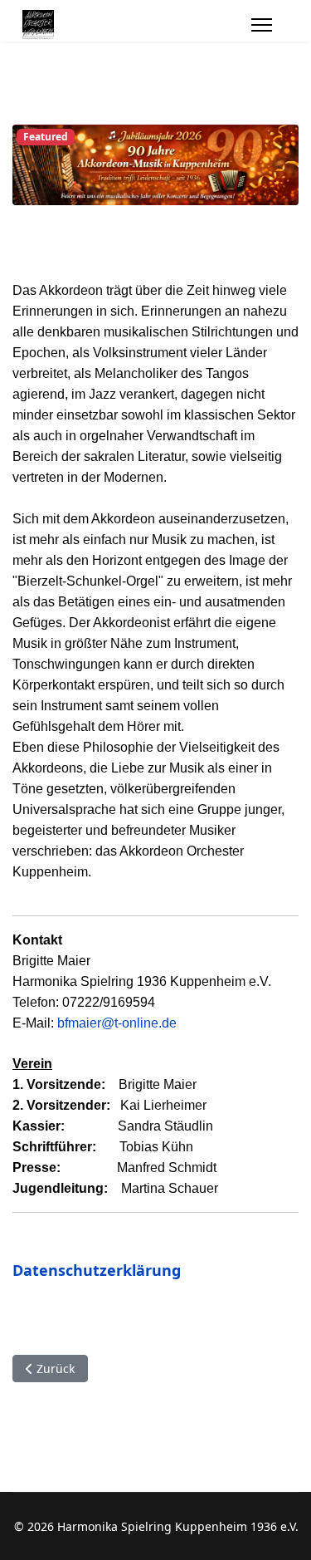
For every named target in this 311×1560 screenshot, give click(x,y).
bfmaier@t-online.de (117, 1023)
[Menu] (261, 25)
